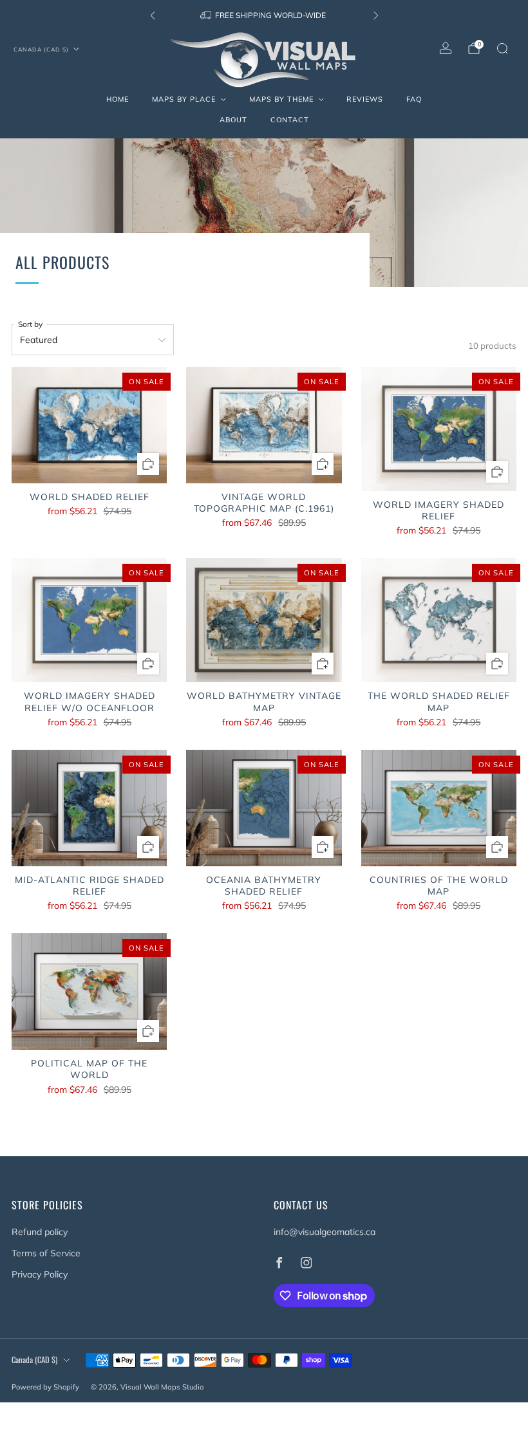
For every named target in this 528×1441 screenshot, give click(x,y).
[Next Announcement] (376, 15)
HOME (117, 99)
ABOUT (233, 119)
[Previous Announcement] (152, 15)
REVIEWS (364, 99)
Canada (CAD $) (41, 49)
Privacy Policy (40, 1274)
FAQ (414, 99)
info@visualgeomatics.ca (324, 1232)
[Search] (502, 48)
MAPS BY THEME (281, 99)
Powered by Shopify (45, 1386)
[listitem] (264, 15)
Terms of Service (46, 1253)
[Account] (445, 48)
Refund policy (40, 1232)
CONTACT (289, 119)
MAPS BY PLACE (184, 99)
